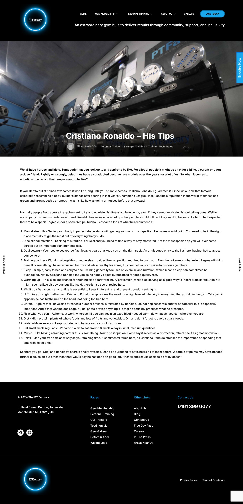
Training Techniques (160, 146)
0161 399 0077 (194, 406)
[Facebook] (20, 432)
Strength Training (134, 146)
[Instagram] (29, 432)
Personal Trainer (111, 146)
